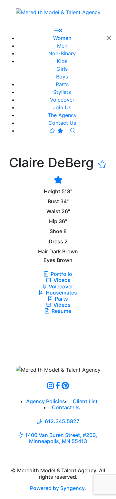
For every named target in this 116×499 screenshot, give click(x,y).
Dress (56, 242)
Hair (43, 252)
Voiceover (60, 286)
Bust (53, 201)
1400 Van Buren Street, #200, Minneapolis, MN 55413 (61, 438)
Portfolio (60, 274)
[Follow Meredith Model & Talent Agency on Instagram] (50, 385)
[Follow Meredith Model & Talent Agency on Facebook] (58, 385)
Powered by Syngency (57, 488)
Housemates (60, 292)
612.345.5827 (62, 421)
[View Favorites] (56, 130)
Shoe (56, 231)
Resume (61, 311)
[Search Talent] (73, 130)
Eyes (49, 260)
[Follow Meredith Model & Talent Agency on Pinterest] (65, 385)
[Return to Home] (58, 12)
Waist (53, 211)
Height (52, 191)
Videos (61, 280)
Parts (60, 298)
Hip (53, 221)
